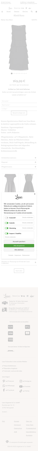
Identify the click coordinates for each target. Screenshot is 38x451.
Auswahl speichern (19, 241)
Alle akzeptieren (19, 246)
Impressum (17, 255)
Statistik (12, 223)
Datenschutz (26, 255)
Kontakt (11, 255)
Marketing (12, 228)
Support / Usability (15, 233)
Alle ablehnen (19, 250)
